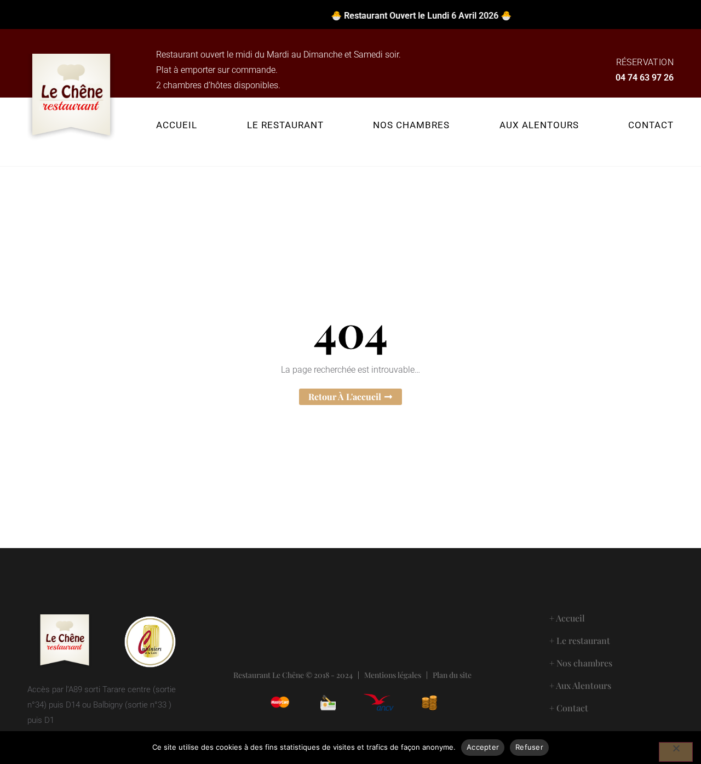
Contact (651, 124)
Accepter (483, 747)
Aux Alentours (539, 124)
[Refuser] (676, 752)
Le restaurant (285, 124)
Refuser (529, 747)
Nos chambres (411, 124)
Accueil (176, 124)
